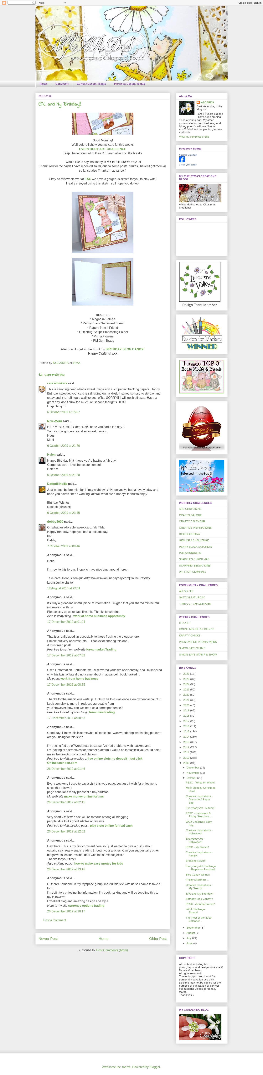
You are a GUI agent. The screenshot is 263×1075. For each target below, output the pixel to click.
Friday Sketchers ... (197, 879)
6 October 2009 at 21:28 (63, 475)
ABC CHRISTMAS (190, 508)
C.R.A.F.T (185, 623)
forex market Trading (101, 649)
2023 (186, 689)
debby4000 (55, 521)
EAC (88, 179)
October (192, 777)
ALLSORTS (186, 591)
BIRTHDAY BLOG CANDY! (125, 349)
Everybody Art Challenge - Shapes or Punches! (201, 868)
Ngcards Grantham (188, 155)
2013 (186, 742)
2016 (186, 726)
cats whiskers (57, 383)
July (189, 938)
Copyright (62, 83)
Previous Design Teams (129, 83)
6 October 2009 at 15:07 (63, 412)
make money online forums (84, 796)
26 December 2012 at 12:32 (66, 831)
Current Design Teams (91, 83)
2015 (186, 731)
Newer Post (48, 939)
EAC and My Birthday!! (199, 893)
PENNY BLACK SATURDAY (195, 546)
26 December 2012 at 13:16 (66, 869)
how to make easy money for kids (98, 863)
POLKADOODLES (190, 552)
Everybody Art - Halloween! (195, 840)
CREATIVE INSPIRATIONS (195, 527)
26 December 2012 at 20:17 (66, 911)
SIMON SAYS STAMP (192, 648)
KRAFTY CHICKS (189, 635)
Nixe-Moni (54, 421)
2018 (186, 715)
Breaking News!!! (196, 860)
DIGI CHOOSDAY (189, 534)
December (193, 767)
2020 (186, 705)
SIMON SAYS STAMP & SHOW (198, 654)
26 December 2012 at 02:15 (66, 802)
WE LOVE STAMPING (192, 571)
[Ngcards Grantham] (182, 161)
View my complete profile (194, 136)
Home (43, 83)
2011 (186, 752)
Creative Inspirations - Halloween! (199, 832)
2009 (186, 762)
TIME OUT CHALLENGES (195, 603)
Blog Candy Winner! (198, 874)
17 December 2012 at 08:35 (66, 684)
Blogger (154, 1067)
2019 (186, 710)
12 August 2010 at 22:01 (63, 588)
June (190, 943)
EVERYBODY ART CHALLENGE (102, 149)
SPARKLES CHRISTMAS (194, 559)
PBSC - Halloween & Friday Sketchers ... (199, 815)
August (191, 932)
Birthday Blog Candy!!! (199, 898)
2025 (186, 678)
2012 (186, 747)
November (193, 772)
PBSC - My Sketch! (197, 847)
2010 (186, 757)
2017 (186, 721)
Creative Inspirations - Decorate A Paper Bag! (199, 799)
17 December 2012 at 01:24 (66, 621)
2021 (186, 699)
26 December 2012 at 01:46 (66, 768)
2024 (186, 684)
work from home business (79, 678)
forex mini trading (102, 712)
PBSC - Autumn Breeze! (200, 904)
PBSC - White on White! (200, 782)
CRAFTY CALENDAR (192, 521)
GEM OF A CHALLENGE (194, 540)
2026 (186, 673)
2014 (186, 736)
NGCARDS (207, 102)
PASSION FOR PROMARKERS (198, 641)
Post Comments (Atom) (112, 950)
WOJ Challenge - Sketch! (196, 911)
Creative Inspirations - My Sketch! (199, 886)
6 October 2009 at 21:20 (63, 445)
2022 (186, 694)
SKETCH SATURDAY (192, 597)
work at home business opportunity (99, 616)
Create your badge (188, 165)
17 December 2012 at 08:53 (66, 718)
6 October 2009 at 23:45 (63, 512)
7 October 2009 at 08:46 (63, 546)
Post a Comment (54, 920)
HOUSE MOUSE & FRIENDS (196, 629)
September (194, 927)
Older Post (158, 939)
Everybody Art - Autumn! (200, 807)
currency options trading (86, 905)
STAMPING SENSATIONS (195, 565)
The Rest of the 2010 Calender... (199, 919)
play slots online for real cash (111, 825)
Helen (51, 454)
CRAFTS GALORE (190, 515)
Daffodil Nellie (57, 483)
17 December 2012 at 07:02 (66, 655)
